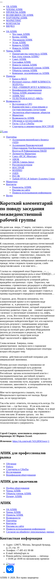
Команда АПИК (20, 45)
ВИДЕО (10, 26)
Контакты (11, 184)
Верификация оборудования (27, 90)
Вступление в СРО (22, 104)
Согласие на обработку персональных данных (30, 532)
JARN (15, 173)
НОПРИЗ (17, 170)
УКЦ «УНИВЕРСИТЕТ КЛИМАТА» (31, 87)
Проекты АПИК (14, 515)
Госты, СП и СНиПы (23, 123)
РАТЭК (16, 176)
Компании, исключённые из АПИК (30, 73)
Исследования (13, 472)
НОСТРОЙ (18, 167)
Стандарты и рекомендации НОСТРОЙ (33, 126)
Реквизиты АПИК (21, 187)
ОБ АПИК (11, 6)
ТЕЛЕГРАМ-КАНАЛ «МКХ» (27, 98)
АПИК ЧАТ (18, 95)
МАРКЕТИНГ (13, 20)
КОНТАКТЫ (13, 23)
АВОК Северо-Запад (23, 162)
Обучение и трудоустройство (27, 120)
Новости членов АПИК (24, 65)
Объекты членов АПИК (24, 70)
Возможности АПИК (23, 118)
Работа (9, 466)
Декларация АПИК (22, 39)
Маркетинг (18, 115)
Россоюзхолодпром (22, 164)
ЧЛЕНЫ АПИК (14, 9)
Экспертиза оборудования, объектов (31, 112)
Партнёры (11, 137)
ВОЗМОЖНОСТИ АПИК (19, 15)
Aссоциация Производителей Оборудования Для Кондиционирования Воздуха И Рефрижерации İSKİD (33, 148)
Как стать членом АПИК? (25, 56)
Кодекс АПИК (19, 37)
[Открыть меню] (1, 2)
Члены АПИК (13, 51)
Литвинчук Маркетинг (24, 153)
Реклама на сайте (21, 190)
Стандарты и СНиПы (17, 469)
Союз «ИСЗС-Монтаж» (24, 156)
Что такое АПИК (21, 34)
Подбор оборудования (17, 488)
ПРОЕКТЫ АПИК (16, 12)
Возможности (13, 101)
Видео (9, 195)
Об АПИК (11, 31)
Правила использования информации (31, 192)
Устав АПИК (19, 42)
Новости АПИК (20, 48)
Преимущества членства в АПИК (29, 53)
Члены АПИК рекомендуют (26, 93)
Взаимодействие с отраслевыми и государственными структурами (30, 108)
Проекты (10, 76)
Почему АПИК (14, 496)
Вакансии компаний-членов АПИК (30, 67)
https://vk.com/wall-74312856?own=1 (31, 441)
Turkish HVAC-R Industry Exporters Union (33, 178)
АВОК (15, 159)
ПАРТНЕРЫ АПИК (16, 17)
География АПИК (21, 62)
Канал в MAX (19, 79)
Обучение (11, 463)
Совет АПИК (19, 59)
